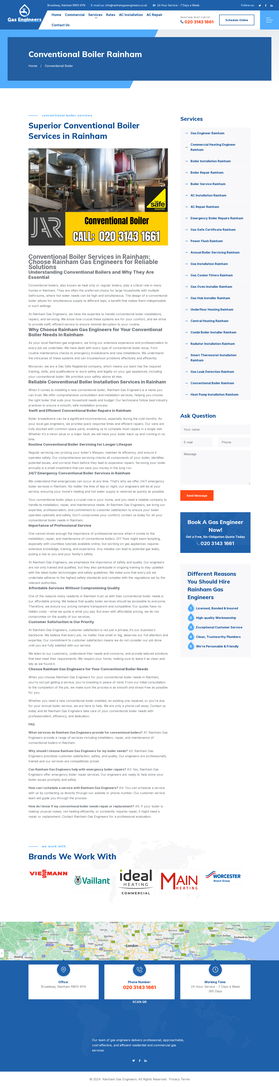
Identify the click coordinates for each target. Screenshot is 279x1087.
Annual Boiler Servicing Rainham (215, 252)
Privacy (174, 1079)
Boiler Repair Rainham (207, 172)
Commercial (75, 15)
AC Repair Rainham (205, 207)
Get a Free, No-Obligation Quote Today (215, 532)
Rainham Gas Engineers (119, 1079)
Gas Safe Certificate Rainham (213, 229)
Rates (110, 15)
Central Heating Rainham (209, 321)
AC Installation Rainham (208, 195)
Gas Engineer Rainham (207, 133)
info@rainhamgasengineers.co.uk (126, 5)
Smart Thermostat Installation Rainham (213, 357)
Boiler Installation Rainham (211, 161)
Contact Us (61, 25)
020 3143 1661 (199, 21)
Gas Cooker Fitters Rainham (212, 275)
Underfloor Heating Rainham (212, 309)
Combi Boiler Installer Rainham (213, 332)
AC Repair (154, 15)
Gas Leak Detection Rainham (212, 372)
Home (56, 15)
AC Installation (131, 15)
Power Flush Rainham (207, 241)
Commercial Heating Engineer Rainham (213, 147)
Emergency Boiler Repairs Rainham (217, 218)
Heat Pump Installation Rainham (214, 394)
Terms (185, 1079)
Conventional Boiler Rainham (212, 383)
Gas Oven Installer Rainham (211, 287)
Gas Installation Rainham (209, 264)
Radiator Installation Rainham (213, 344)
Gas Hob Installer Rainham (210, 298)
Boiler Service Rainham (208, 184)
